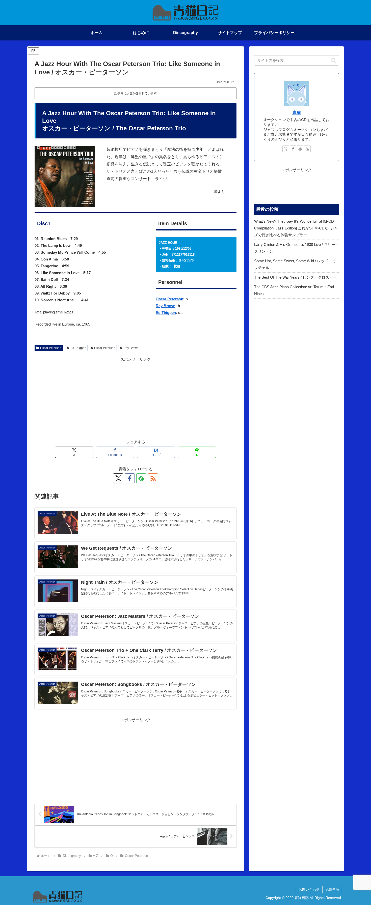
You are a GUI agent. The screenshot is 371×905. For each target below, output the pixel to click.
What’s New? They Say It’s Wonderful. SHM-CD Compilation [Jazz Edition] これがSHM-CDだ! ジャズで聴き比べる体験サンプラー (296, 228)
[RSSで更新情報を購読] (153, 478)
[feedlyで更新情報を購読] (141, 478)
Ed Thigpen (166, 312)
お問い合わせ (309, 889)
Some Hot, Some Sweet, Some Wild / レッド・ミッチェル (295, 264)
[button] (333, 60)
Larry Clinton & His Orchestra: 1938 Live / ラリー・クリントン (296, 247)
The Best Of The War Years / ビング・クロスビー (295, 277)
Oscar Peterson (169, 299)
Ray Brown (165, 306)
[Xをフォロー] (118, 478)
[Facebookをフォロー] (130, 478)
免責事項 (332, 889)
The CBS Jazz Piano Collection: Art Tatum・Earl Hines (294, 290)
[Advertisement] (135, 398)
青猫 (296, 112)
